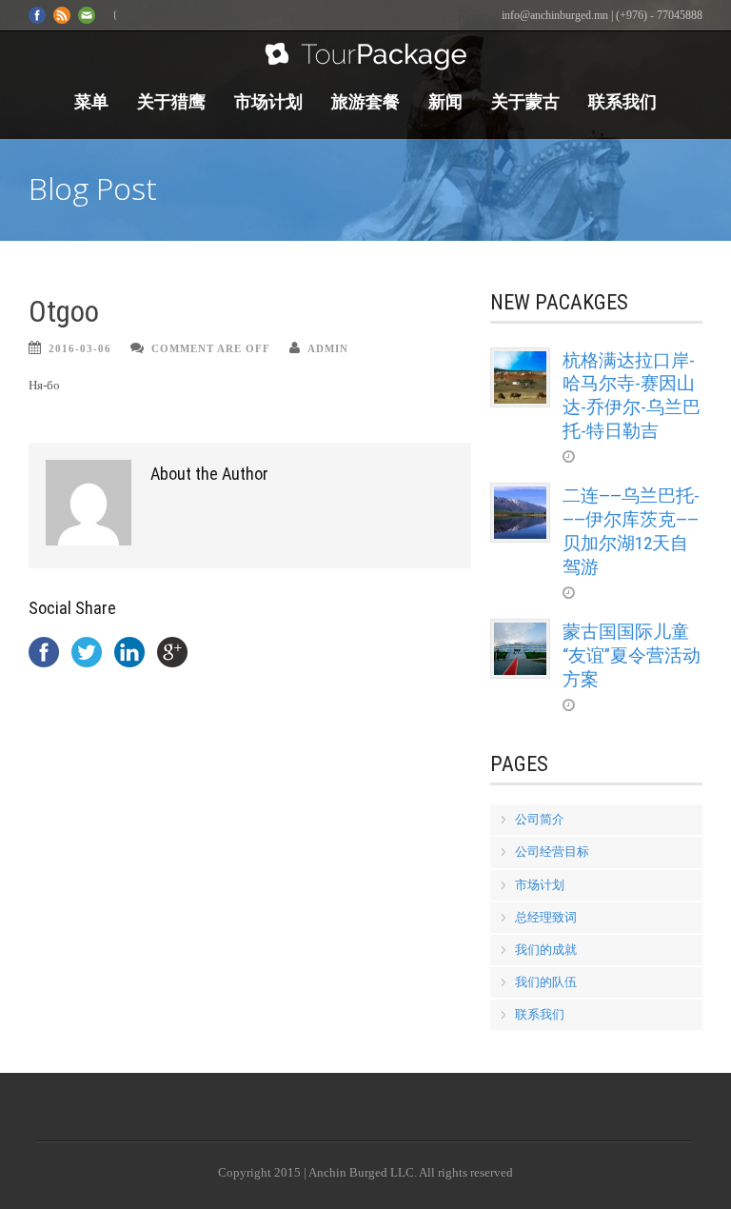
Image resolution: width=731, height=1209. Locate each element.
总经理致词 (546, 917)
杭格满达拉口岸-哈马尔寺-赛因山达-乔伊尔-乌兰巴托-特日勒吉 (632, 395)
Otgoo (64, 311)
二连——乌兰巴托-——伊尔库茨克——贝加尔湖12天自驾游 (631, 531)
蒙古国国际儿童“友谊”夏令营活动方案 (632, 655)
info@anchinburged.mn (555, 15)
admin (327, 348)
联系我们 (622, 100)
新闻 (445, 100)
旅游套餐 (365, 100)
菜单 (91, 100)
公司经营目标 (552, 851)
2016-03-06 (80, 348)
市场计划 (268, 100)
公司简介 (539, 819)
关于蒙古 (525, 100)
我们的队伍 (546, 982)
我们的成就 (546, 949)
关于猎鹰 (171, 100)
